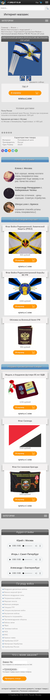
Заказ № (8, 662)
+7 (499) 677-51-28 (14, 2)
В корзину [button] (16, 93)
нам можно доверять (25, 689)
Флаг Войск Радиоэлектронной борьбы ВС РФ (25, 274)
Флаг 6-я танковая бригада (25, 467)
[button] (47, 8)
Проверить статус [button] (13, 679)
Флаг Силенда (25, 421)
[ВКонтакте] (6, 150)
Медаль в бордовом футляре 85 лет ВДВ (25, 375)
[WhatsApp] (16, 150)
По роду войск (25, 583)
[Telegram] (12, 150)
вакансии (15, 691)
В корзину (20, 260)
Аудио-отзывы (25, 532)
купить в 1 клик (25, 98)
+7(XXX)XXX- (10, 669)
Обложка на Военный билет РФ (25, 320)
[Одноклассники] (9, 150)
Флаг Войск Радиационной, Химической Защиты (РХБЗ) (25, 228)
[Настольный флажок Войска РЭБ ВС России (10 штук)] (25, 59)
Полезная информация (29, 691)
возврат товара (41, 689)
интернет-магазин (9, 689)
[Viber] (2, 150)
